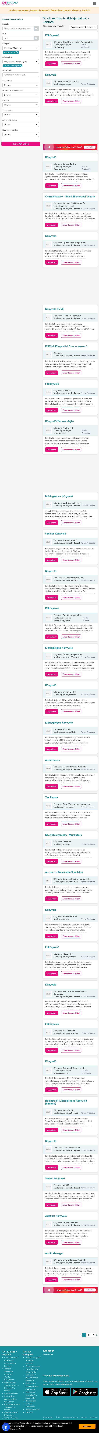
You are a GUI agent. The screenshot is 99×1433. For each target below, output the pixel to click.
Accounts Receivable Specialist (64, 872)
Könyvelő (50, 74)
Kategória (6, 44)
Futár (11, 1418)
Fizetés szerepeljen (10, 130)
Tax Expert (51, 797)
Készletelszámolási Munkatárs (63, 834)
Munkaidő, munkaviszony (12, 90)
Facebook (94, 1417)
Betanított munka (32, 1366)
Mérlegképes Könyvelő (59, 496)
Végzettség (7, 81)
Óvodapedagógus (12, 1407)
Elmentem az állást (71, 63)
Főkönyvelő (52, 35)
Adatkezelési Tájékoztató (48, 1418)
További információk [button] (12, 1429)
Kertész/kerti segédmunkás (10, 1399)
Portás (9, 1378)
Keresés (5, 24)
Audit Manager (54, 1253)
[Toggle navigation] (94, 3)
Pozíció (5, 100)
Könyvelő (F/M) (54, 308)
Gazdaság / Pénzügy (10, 52)
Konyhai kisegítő (11, 1413)
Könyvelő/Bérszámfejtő (59, 421)
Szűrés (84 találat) (21, 144)
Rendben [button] (87, 1426)
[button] (5, 1427)
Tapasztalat (7, 110)
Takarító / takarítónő (9, 1371)
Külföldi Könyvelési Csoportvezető (66, 346)
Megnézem (52, 63)
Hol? (4, 34)
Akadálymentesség (70, 1417)
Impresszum (48, 1354)
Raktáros (29, 1412)
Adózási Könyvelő (56, 1215)
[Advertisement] (21, 163)
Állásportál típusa (9, 120)
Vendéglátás (30, 1401)
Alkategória (7, 57)
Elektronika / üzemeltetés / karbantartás (31, 1395)
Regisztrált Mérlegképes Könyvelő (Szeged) (66, 1102)
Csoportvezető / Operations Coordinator (11, 1361)
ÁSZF (58, 1417)
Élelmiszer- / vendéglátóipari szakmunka (31, 1386)
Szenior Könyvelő (55, 533)
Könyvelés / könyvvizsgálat (11, 66)
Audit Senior (52, 760)
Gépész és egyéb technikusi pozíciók (32, 1360)
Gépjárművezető (32, 1409)
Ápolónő (11, 1393)
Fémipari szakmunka (30, 1405)
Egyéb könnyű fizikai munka (31, 1370)
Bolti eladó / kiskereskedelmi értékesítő (31, 1378)
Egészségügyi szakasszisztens (11, 1386)
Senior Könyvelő (55, 1178)
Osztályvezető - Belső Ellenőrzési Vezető (70, 196)
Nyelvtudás (6, 70)
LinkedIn (84, 1417)
